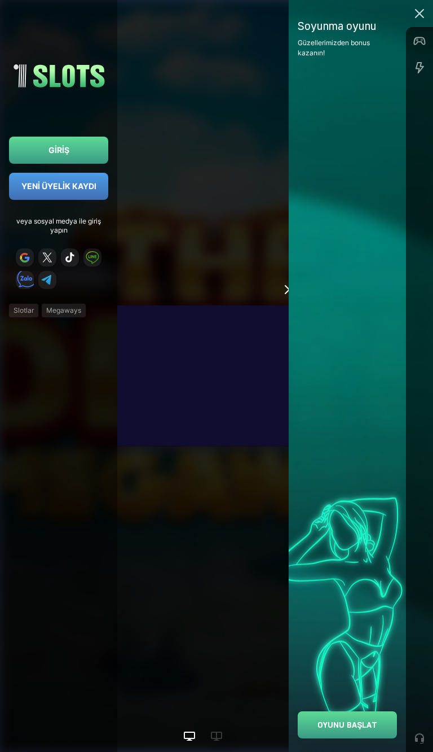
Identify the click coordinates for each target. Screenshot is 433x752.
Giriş (58, 150)
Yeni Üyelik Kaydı (58, 186)
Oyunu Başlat (347, 724)
